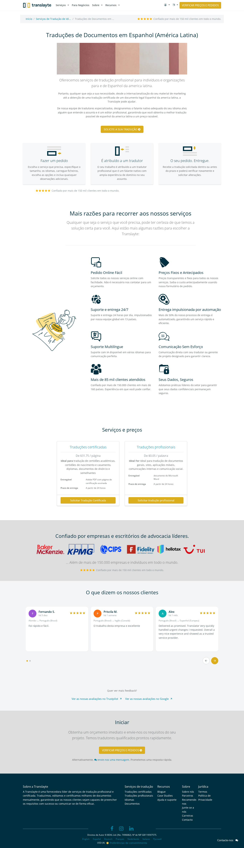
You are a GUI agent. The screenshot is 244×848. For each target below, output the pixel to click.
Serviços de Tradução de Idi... (53, 19)
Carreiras (187, 815)
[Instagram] (121, 829)
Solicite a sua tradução (121, 129)
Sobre (95, 5)
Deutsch (108, 839)
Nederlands (133, 839)
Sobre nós (188, 791)
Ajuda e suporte (166, 799)
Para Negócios (80, 5)
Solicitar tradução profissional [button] (156, 500)
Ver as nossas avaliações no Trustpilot (95, 699)
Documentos (132, 803)
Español (97, 839)
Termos (202, 791)
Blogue (161, 791)
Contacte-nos (226, 840)
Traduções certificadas (88, 447)
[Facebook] (112, 829)
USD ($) (101, 842)
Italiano (146, 839)
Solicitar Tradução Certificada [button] (88, 500)
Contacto (187, 819)
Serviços (61, 5)
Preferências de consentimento (128, 843)
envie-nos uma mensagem (113, 759)
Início (29, 19)
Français (120, 839)
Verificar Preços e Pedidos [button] (200, 5)
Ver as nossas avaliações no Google (147, 699)
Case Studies (165, 795)
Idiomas (129, 799)
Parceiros (187, 795)
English (85, 839)
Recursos (110, 5)
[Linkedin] (131, 829)
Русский (157, 839)
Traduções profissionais (156, 447)
